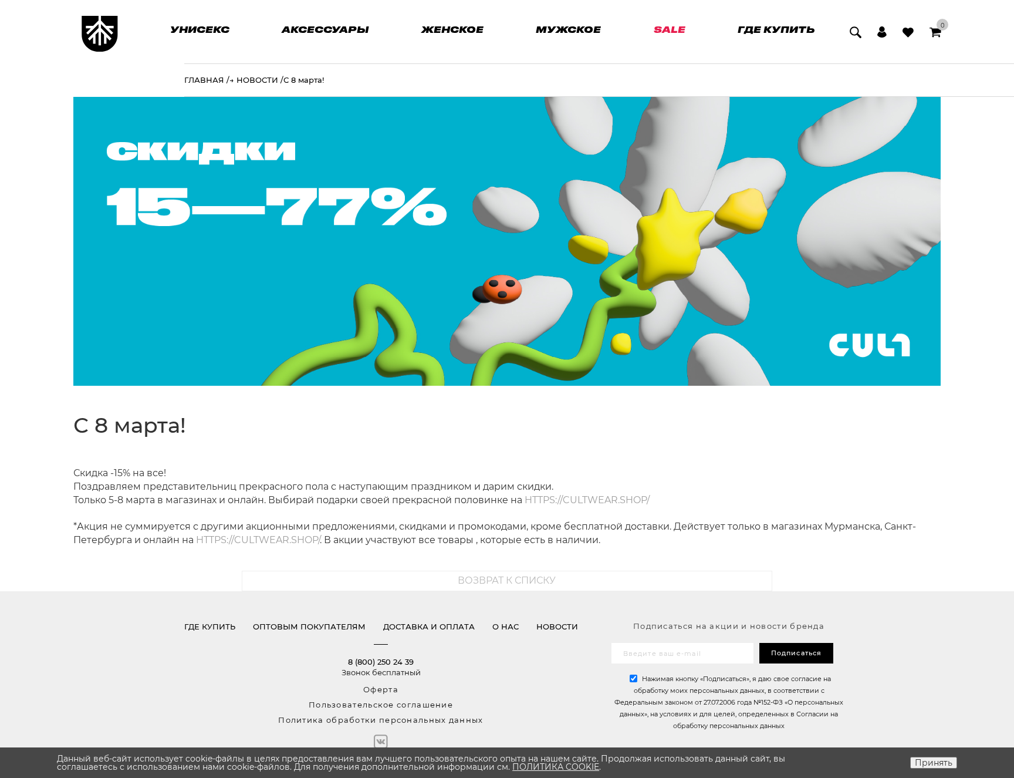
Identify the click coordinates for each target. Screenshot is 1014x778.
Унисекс (199, 29)
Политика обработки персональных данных (380, 720)
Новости (557, 626)
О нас (505, 626)
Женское (452, 29)
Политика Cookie (555, 767)
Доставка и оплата (429, 626)
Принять (933, 762)
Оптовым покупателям (309, 626)
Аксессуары (325, 29)
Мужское (568, 29)
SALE (669, 29)
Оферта (380, 689)
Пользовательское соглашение (381, 704)
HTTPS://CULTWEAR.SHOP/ (587, 500)
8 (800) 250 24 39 (381, 661)
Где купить (776, 29)
